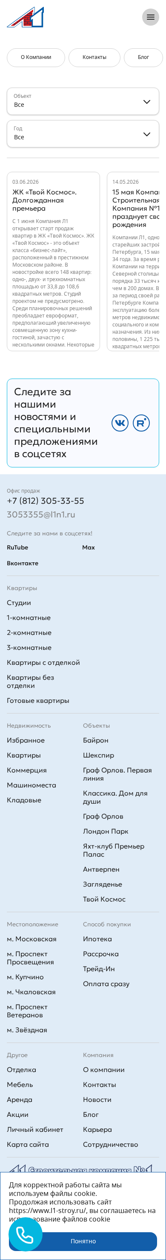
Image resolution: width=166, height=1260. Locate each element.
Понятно (83, 1242)
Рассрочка (101, 953)
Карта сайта (28, 1144)
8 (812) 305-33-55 (99, 17)
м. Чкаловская (31, 991)
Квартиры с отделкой (43, 662)
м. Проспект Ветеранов (27, 1010)
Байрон (96, 740)
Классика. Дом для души (115, 797)
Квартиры (24, 755)
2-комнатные (29, 632)
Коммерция (27, 770)
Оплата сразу (106, 983)
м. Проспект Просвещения (30, 957)
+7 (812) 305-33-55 (45, 501)
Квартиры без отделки (30, 681)
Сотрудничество (110, 1144)
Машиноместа (31, 785)
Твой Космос (104, 899)
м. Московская (32, 938)
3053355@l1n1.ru (41, 514)
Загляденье (102, 884)
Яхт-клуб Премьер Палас (113, 850)
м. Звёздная (27, 1029)
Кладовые (24, 800)
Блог (91, 1114)
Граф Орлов (103, 816)
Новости (97, 1099)
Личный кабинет (35, 1129)
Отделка (21, 1069)
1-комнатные (29, 617)
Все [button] (19, 105)
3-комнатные (29, 647)
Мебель (20, 1084)
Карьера (97, 1129)
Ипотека (97, 938)
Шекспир (98, 755)
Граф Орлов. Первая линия (117, 774)
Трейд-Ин (99, 968)
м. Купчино (25, 976)
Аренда (19, 1099)
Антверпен (101, 869)
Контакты (99, 1084)
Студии (19, 602)
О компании (104, 1069)
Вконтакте (22, 563)
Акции (18, 1114)
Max (88, 547)
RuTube (17, 547)
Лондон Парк (106, 831)
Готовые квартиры (38, 700)
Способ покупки (107, 924)
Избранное (26, 740)
